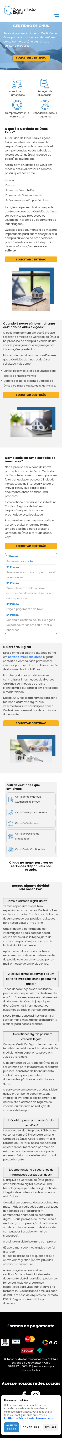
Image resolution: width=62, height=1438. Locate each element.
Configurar (31, 1427)
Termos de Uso (45, 1418)
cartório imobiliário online (25, 657)
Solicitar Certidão (31, 58)
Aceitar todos (11, 1427)
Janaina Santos (31, 1370)
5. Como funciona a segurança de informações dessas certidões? (31, 1172)
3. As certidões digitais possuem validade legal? (31, 1036)
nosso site (26, 561)
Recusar (50, 1427)
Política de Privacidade (19, 1418)
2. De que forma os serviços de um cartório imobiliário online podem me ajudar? (31, 979)
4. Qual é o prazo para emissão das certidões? (31, 1122)
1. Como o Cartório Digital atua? (25, 901)
